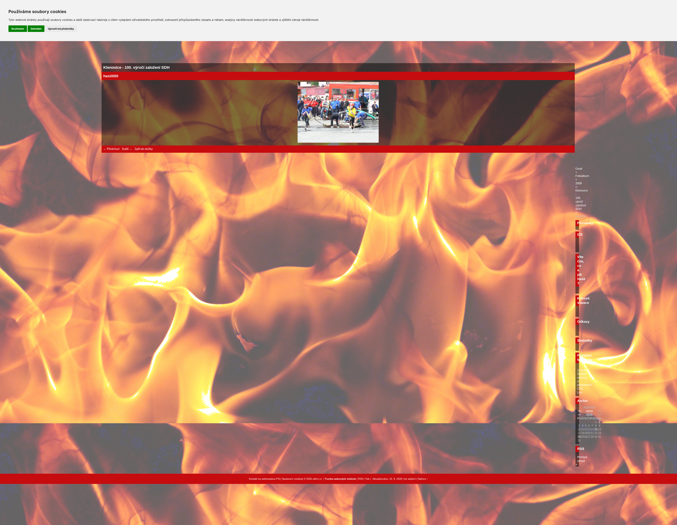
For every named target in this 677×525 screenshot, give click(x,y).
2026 (589, 414)
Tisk (367, 478)
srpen (589, 410)
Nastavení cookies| (293, 478)
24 (579, 436)
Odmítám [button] (36, 28)
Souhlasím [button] (17, 28)
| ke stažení (409, 478)
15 (595, 429)
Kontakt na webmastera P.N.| (265, 478)
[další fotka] (567, 113)
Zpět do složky (144, 148)
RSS (360, 478)
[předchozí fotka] (109, 113)
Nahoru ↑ (423, 478)
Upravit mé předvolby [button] (61, 28)
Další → (127, 148)
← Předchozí (111, 148)
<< (579, 410)
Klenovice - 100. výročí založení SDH (581, 199)
